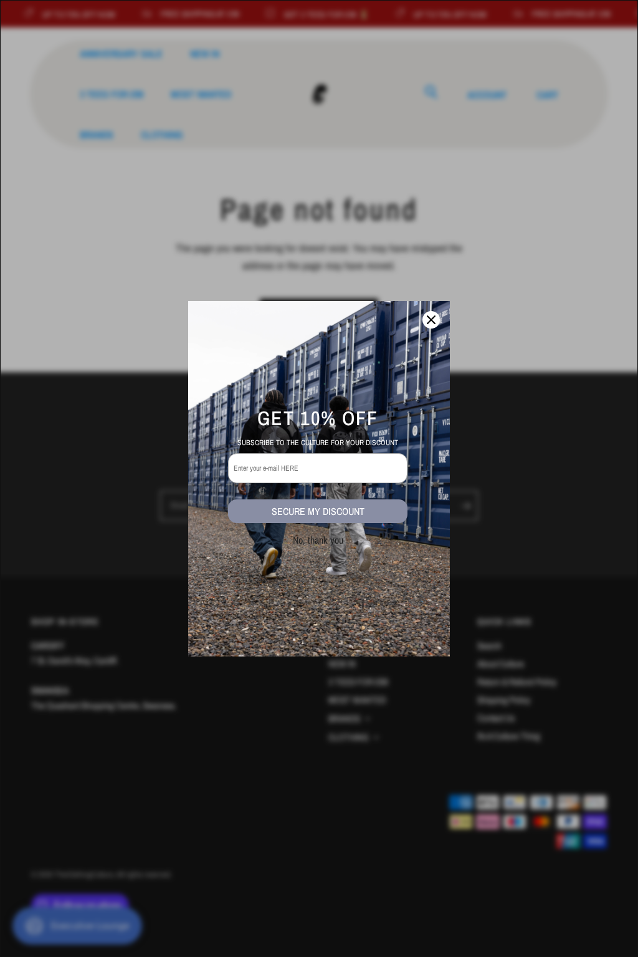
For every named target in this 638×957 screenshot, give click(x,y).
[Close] (431, 320)
